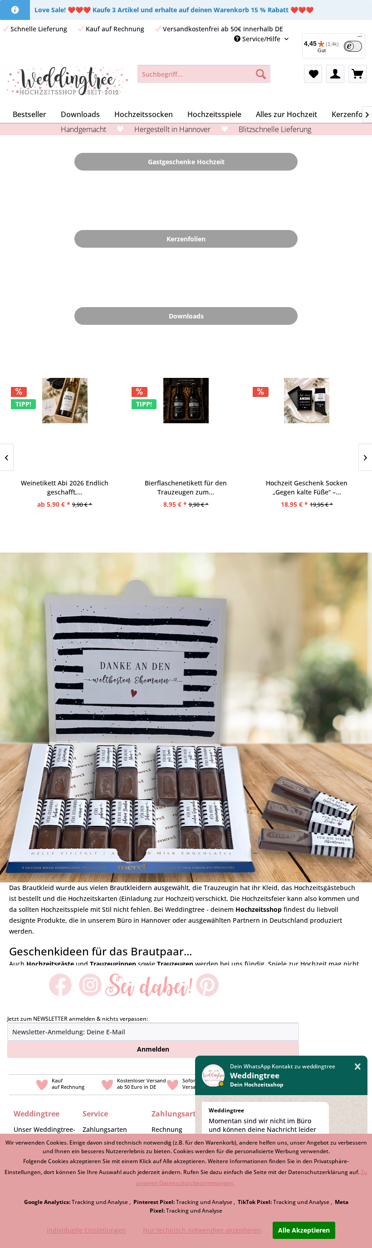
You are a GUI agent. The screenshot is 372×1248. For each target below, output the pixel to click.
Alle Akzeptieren (304, 1230)
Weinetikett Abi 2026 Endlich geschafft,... (64, 487)
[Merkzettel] (313, 74)
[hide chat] (358, 1066)
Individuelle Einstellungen (86, 1230)
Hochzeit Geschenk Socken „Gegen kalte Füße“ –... (307, 487)
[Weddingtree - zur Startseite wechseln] (67, 83)
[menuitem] (203, 74)
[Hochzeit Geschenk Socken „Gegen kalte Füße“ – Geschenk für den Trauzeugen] (307, 425)
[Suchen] (260, 74)
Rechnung (167, 1129)
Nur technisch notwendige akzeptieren (202, 1230)
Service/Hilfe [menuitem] (261, 38)
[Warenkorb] (357, 74)
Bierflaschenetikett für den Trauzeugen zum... (186, 487)
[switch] (353, 46)
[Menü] (359, 38)
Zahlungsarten (105, 1129)
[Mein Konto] (335, 74)
